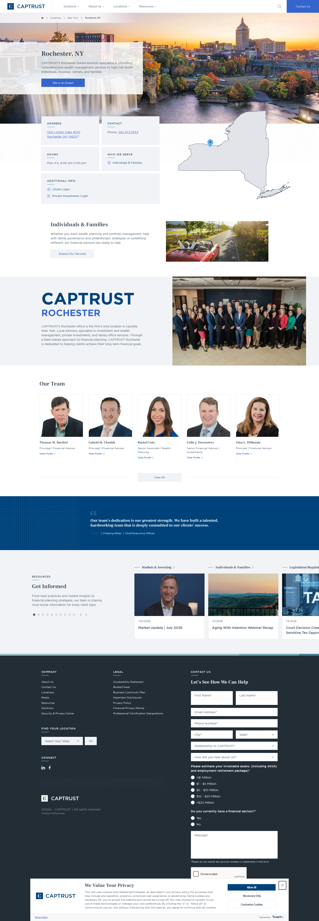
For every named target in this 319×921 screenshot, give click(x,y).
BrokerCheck (121, 687)
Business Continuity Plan (129, 692)
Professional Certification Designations (138, 714)
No (198, 824)
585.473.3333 (128, 132)
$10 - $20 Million (208, 796)
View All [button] (159, 477)
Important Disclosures (127, 697)
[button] (282, 885)
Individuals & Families (127, 162)
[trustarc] (278, 917)
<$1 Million (203, 777)
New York (73, 17)
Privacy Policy (41, 917)
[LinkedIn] (43, 767)
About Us (94, 6)
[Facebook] (50, 767)
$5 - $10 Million (207, 790)
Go (91, 741)
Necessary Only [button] (252, 896)
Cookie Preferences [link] (52, 813)
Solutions (70, 6)
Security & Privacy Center (57, 713)
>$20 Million (205, 802)
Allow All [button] (251, 887)
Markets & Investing (156, 567)
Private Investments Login (70, 196)
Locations (120, 6)
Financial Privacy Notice (128, 708)
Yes (198, 818)
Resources (146, 6)
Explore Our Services (72, 253)
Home (42, 18)
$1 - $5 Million (206, 784)
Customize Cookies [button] (252, 904)
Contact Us (303, 6)
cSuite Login (61, 189)
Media (45, 697)
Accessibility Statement (128, 682)
